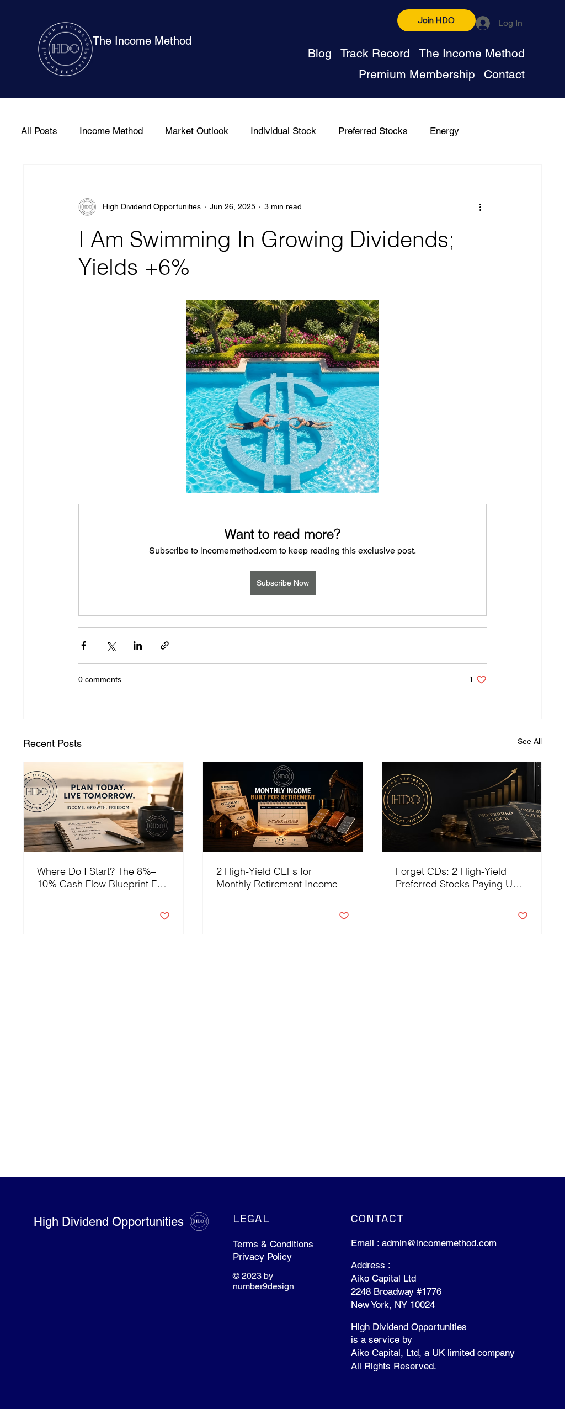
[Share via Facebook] (83, 645)
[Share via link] (164, 645)
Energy (444, 130)
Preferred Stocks (373, 130)
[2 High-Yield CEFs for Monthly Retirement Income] (283, 807)
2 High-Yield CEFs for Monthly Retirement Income (277, 877)
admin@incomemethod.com (439, 1242)
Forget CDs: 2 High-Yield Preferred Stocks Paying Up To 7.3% (457, 877)
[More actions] (480, 207)
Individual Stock (283, 130)
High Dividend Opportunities (109, 1222)
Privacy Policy (262, 1256)
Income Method (111, 130)
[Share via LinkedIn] (137, 645)
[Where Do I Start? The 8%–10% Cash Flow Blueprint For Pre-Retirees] (103, 807)
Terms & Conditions (273, 1244)
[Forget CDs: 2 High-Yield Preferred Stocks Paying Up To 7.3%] (462, 807)
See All (530, 741)
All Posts (39, 130)
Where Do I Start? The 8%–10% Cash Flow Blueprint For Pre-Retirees (101, 877)
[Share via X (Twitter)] (110, 645)
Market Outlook (196, 130)
